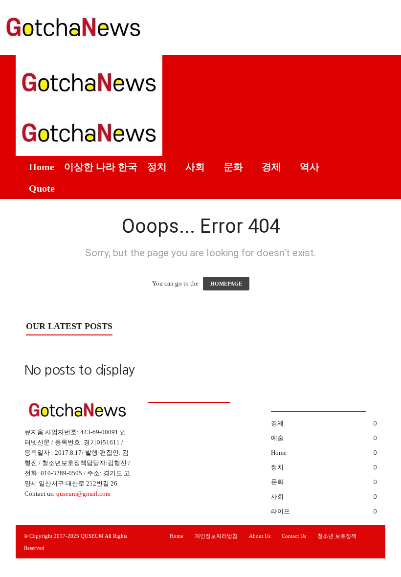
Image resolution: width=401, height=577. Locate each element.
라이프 (280, 511)
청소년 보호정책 (336, 536)
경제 (271, 166)
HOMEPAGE (226, 284)
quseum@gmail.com (83, 493)
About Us (259, 536)
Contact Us (294, 536)
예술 (277, 438)
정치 (157, 166)
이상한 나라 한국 (100, 166)
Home (41, 166)
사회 (195, 166)
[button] (370, 127)
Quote (42, 188)
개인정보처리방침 (216, 536)
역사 (309, 166)
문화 (233, 166)
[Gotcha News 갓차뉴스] (200, 25)
